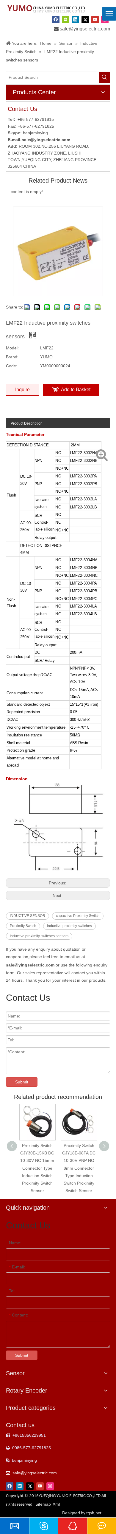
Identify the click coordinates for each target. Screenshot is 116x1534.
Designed (81, 1512)
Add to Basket (75, 389)
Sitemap (43, 1504)
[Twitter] (85, 20)
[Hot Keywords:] (104, 77)
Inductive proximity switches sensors (39, 936)
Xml (56, 1504)
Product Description (27, 423)
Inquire (22, 389)
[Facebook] (55, 20)
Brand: (12, 356)
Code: (11, 365)
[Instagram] (50, 1486)
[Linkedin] (75, 20)
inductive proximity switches (69, 926)
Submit (21, 1082)
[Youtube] (95, 20)
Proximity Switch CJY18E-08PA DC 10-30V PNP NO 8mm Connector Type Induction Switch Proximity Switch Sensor (78, 1168)
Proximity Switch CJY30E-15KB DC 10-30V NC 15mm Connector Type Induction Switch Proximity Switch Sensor (37, 1168)
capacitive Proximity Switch (78, 916)
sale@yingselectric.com (85, 28)
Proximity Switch (23, 926)
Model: (12, 348)
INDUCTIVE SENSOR (27, 916)
